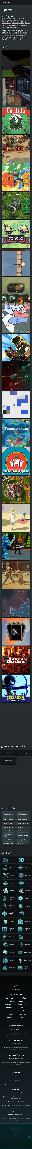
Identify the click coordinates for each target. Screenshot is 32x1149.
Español (22, 998)
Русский (9, 1017)
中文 (22, 1007)
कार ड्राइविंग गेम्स (23, 823)
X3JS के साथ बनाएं (16, 1043)
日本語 (22, 1011)
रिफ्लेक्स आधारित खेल (8, 835)
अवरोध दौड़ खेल (8, 831)
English (9, 998)
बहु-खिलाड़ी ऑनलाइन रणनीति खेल (23, 814)
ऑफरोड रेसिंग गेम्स (23, 831)
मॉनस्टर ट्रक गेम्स (23, 835)
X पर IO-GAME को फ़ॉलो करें (16, 1101)
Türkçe (22, 1001)
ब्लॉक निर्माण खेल (8, 814)
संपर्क (16, 1076)
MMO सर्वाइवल (8, 820)
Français (22, 1004)
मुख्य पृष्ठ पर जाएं (16, 989)
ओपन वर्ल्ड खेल (8, 843)
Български (10, 1011)
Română (22, 1014)
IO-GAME (6, 3)
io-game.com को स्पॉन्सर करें (16, 1114)
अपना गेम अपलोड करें (16, 1029)
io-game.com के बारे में (16, 1093)
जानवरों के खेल (8, 840)
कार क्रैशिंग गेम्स (22, 820)
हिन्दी (22, 1017)
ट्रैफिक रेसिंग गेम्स (9, 827)
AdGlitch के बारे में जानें (16, 1058)
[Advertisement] (16, 1136)
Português (10, 1004)
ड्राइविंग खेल (22, 840)
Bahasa (9, 1014)
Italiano (10, 1001)
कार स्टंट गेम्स (8, 823)
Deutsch (10, 1007)
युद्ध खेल (20, 843)
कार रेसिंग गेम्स (22, 827)
